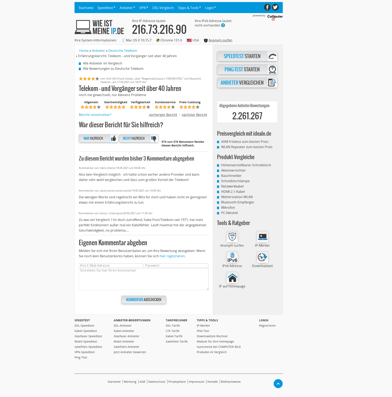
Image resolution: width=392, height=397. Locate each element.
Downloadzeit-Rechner (212, 336)
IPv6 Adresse (232, 266)
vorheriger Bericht (163, 114)
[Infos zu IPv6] (223, 25)
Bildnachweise (231, 382)
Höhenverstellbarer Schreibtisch (246, 165)
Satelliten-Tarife (177, 341)
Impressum (196, 382)
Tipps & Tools (207, 320)
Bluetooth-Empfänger (237, 202)
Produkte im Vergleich (212, 352)
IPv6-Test (203, 331)
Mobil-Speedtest (86, 341)
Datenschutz (156, 382)
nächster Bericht (194, 114)
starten (242, 56)
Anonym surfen (220, 40)
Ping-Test (81, 357)
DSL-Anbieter (123, 325)
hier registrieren (172, 256)
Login (263, 320)
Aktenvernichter (233, 170)
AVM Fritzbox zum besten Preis (244, 141)
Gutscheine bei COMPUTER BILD (219, 347)
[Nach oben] (278, 383)
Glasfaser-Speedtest (88, 336)
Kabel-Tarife (174, 336)
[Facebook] (267, 7)
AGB (142, 382)
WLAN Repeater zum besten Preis (247, 147)
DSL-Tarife (173, 325)
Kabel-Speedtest (86, 331)
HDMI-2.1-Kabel (233, 191)
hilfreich (93, 138)
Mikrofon (228, 207)
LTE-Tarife (172, 331)
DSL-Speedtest (84, 325)
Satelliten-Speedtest (88, 347)
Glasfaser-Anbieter (126, 336)
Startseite (86, 8)
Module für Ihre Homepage (215, 341)
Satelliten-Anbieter (126, 347)
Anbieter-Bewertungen (132, 320)
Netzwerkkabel (232, 186)
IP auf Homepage (232, 286)
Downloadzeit (262, 266)
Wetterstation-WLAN (237, 197)
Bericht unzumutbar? (95, 114)
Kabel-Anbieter (124, 331)
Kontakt (212, 382)
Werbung (130, 382)
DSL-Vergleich (163, 8)
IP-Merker (262, 245)
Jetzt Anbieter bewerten (130, 352)
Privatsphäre (177, 382)
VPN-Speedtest (85, 352)
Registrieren (267, 325)
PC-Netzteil (229, 213)
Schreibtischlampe (235, 181)
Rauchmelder (231, 175)
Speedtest (82, 320)
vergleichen (242, 83)
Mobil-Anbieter (124, 341)
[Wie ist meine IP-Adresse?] (99, 27)
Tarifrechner (176, 320)
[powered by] (275, 17)
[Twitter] (275, 7)
